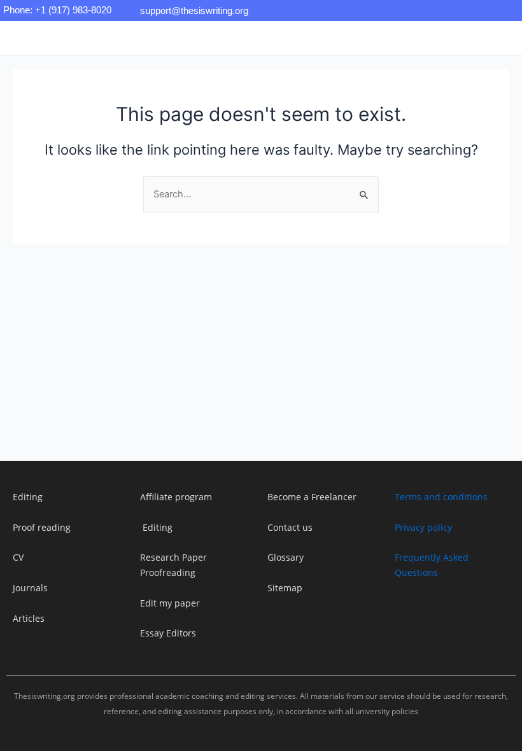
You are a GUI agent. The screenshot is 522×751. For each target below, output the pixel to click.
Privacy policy (423, 527)
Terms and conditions (441, 497)
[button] (171, 37)
